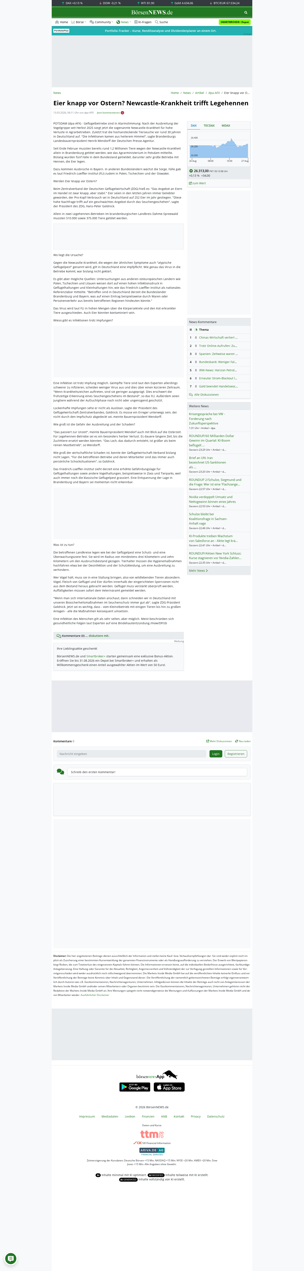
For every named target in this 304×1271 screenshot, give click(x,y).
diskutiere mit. (99, 636)
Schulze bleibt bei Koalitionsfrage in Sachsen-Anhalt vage (208, 518)
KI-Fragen (145, 22)
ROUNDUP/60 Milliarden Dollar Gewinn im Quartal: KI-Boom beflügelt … (211, 440)
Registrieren (235, 754)
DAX (74, 3)
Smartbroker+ (95, 656)
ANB (164, 1116)
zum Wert (198, 183)
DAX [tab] (194, 125)
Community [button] (103, 22)
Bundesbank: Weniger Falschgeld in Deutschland (233, 362)
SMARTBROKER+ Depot (235, 22)
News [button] (125, 22)
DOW (111, 3)
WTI (147, 3)
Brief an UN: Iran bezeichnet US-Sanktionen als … (207, 462)
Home (64, 22)
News (187, 93)
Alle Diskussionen (206, 395)
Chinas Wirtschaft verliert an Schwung (225, 337)
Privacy (196, 1116)
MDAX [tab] (226, 125)
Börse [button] (80, 22)
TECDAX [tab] (209, 125)
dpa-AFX (214, 93)
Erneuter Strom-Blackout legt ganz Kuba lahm (231, 378)
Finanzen (148, 1116)
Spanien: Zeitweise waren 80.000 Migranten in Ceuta (235, 354)
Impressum (87, 1116)
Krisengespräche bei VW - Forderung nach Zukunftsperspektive (207, 418)
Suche (163, 22)
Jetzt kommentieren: (108, 112)
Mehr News (197, 571)
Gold (183, 3)
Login (216, 754)
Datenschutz (216, 1116)
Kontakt (179, 1116)
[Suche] (246, 12)
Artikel (199, 93)
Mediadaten (110, 1116)
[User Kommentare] (10, 1258)
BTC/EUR (226, 3)
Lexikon (130, 1116)
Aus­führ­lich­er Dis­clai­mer (95, 995)
